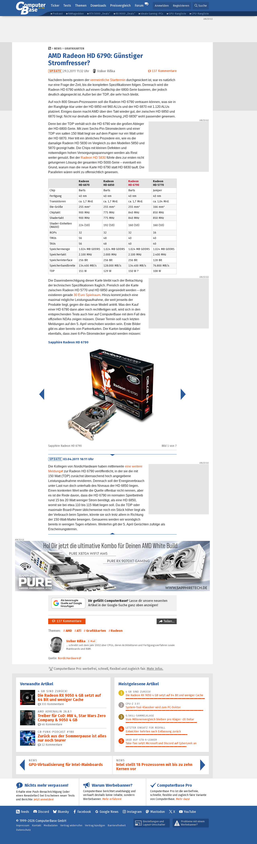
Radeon (117, 631)
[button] (201, 5)
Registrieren (181, 5)
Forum (139, 5)
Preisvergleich (120, 5)
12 (51, 744)
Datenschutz (23, 829)
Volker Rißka (76, 641)
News (58, 48)
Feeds (25, 812)
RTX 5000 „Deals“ (99, 13)
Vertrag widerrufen (71, 825)
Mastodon (157, 812)
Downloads (98, 5)
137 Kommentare (68, 621)
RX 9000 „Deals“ (125, 13)
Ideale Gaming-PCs (152, 13)
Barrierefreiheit (117, 825)
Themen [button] (81, 5)
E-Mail (91, 641)
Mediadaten (51, 825)
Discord (43, 812)
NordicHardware (68, 658)
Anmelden (162, 5)
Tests (67, 5)
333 (52, 704)
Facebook (84, 812)
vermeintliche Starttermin (107, 80)
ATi (79, 631)
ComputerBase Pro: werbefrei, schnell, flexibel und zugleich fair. (108, 669)
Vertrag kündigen (95, 825)
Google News (109, 812)
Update (55, 71)
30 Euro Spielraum (87, 295)
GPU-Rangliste (177, 13)
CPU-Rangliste (200, 13)
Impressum (22, 825)
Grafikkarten (74, 48)
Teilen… (168, 621)
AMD (69, 631)
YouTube (190, 812)
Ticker (55, 5)
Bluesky (63, 812)
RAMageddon (76, 13)
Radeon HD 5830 (93, 157)
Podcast (58, 13)
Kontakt (36, 825)
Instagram (134, 812)
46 (51, 724)
